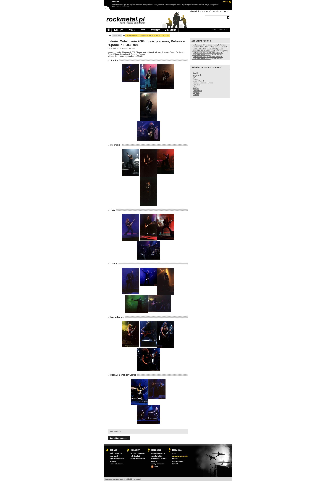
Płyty (142, 30)
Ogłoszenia (170, 30)
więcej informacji (123, 6)
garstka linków (156, 456)
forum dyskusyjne (158, 453)
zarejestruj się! (217, 11)
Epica (195, 87)
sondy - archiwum (158, 464)
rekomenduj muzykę (159, 459)
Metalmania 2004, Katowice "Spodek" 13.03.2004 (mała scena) (207, 54)
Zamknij (225, 2)
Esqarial (196, 93)
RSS (156, 466)
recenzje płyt (114, 456)
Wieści (132, 30)
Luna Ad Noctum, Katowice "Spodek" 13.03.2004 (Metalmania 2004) (207, 50)
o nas (174, 453)
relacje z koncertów (137, 459)
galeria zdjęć (117, 35)
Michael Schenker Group (123, 375)
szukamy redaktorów (180, 456)
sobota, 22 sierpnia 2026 (220, 30)
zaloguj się (194, 11)
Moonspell (115, 145)
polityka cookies (178, 461)
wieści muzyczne (116, 453)
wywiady (113, 461)
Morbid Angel (117, 317)
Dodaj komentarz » (118, 438)
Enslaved (196, 85)
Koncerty (118, 30)
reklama (175, 459)
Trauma (196, 95)
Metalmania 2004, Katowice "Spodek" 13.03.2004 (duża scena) (207, 58)
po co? (226, 11)
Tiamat (113, 263)
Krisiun (196, 89)
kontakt (175, 464)
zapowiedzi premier (117, 459)
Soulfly (114, 60)
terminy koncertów (137, 453)
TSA (112, 210)
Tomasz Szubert (128, 49)
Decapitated (197, 91)
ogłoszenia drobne (116, 464)
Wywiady (155, 30)
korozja (154, 461)
